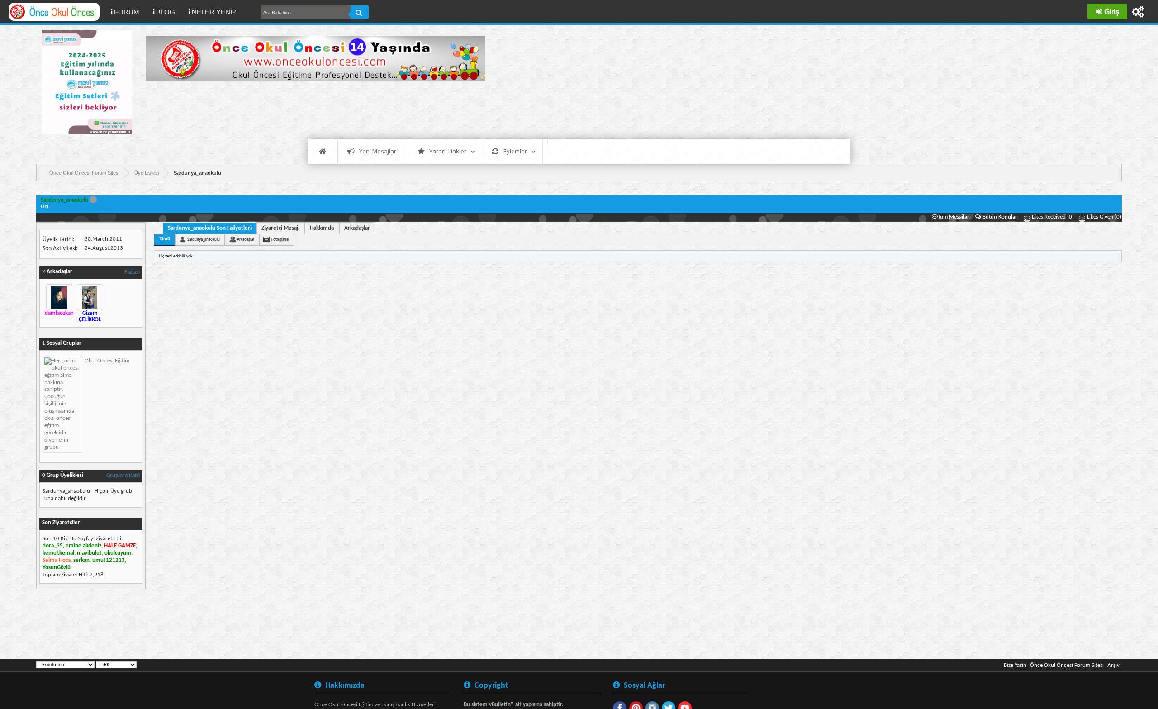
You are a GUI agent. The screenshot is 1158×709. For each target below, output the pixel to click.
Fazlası (132, 272)
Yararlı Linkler (447, 151)
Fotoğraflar (280, 240)
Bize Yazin (1015, 665)
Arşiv (1113, 665)
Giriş (1111, 11)
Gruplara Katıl (123, 476)
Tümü (164, 239)
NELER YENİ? (214, 12)
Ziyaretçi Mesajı (280, 228)
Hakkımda (322, 228)
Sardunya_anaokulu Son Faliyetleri (210, 228)
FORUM (130, 12)
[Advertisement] (310, 108)
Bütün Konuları (1000, 217)
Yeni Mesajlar (377, 151)
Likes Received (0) (1052, 217)
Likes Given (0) (1103, 217)
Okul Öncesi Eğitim (107, 361)
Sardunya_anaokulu (203, 240)
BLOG (165, 12)
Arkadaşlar (357, 228)
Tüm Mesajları (954, 217)
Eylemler (515, 151)
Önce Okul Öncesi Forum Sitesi (1067, 665)
